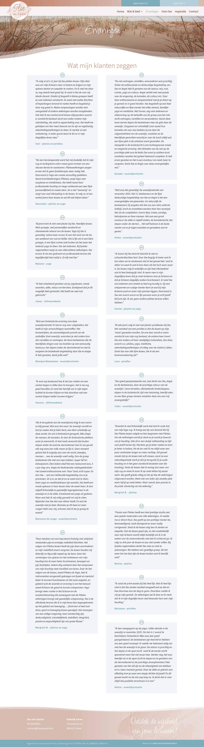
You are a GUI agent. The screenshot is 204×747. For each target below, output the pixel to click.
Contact (179, 3)
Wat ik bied (133, 11)
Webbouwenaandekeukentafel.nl (165, 743)
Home (120, 11)
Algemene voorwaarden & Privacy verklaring (47, 743)
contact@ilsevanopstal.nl (40, 728)
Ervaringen (152, 11)
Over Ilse (167, 11)
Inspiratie (140, 3)
